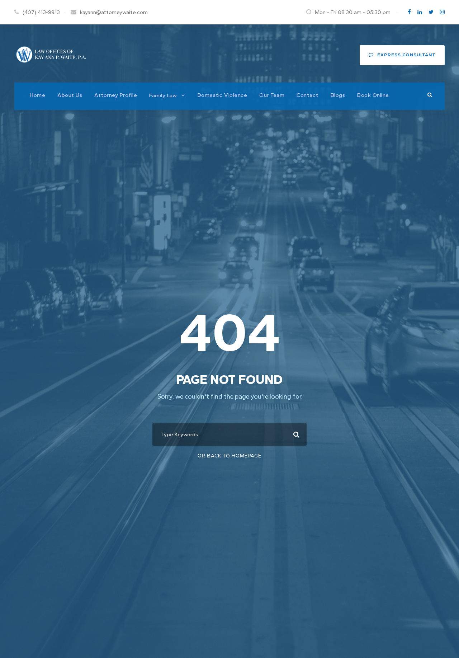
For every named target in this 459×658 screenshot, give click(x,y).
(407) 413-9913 (41, 12)
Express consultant (406, 54)
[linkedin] (419, 12)
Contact (307, 95)
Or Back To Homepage (229, 456)
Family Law (163, 95)
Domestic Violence (222, 95)
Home (37, 95)
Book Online (373, 95)
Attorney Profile (115, 95)
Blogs (338, 95)
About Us (69, 95)
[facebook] (409, 12)
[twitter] (431, 12)
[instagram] (442, 12)
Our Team (271, 95)
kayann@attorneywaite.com (114, 12)
